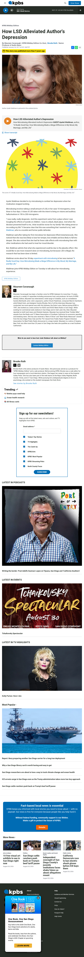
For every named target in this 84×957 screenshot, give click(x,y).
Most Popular (8, 704)
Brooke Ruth (52, 43)
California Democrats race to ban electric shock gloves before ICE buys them (71, 862)
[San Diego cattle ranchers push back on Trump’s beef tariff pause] (32, 845)
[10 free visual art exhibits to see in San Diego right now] (12, 845)
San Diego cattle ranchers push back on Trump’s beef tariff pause (29, 786)
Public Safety (67, 853)
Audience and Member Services (64, 894)
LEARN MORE (23, 945)
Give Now (75, 3)
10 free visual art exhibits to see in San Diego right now (11, 859)
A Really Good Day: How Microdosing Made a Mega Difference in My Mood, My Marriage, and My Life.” (41, 261)
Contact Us (57, 902)
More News (8, 837)
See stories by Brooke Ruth (25, 383)
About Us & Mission (33, 894)
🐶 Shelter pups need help (14, 394)
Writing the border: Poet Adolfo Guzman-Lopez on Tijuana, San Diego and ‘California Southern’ (41, 571)
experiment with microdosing (45, 258)
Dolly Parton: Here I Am (12, 696)
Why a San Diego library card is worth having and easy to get (27, 765)
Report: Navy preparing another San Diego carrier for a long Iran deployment (33, 758)
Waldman (10, 230)
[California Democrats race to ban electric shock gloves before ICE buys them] (72, 845)
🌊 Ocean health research (14, 398)
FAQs (56, 905)
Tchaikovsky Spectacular (12, 633)
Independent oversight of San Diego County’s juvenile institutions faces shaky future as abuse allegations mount (52, 866)
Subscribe (42, 472)
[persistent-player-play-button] (5, 10)
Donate (42, 827)
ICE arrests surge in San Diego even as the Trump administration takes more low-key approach (41, 779)
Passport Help (58, 913)
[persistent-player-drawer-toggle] (81, 10)
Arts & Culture (7, 853)
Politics (25, 853)
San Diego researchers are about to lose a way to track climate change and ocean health (38, 772)
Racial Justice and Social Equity (50, 854)
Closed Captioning (60, 898)
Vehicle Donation (32, 952)
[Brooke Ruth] (6, 366)
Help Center (58, 916)
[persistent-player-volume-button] (12, 10)
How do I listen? (59, 909)
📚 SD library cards (11, 402)
